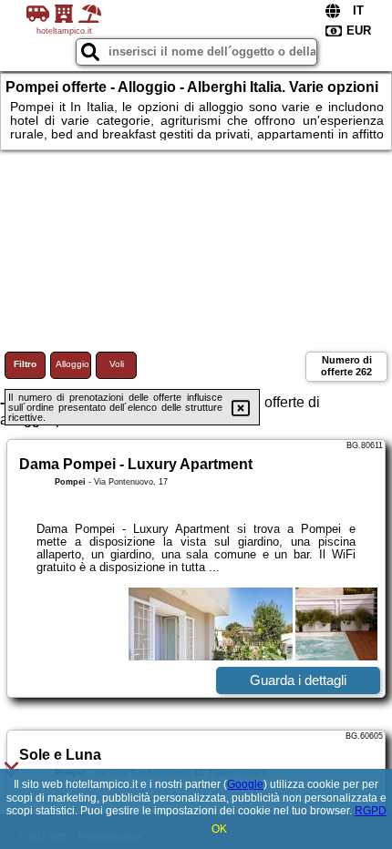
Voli (116, 364)
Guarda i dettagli (298, 680)
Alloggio (72, 364)
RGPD (371, 810)
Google (245, 784)
